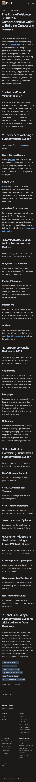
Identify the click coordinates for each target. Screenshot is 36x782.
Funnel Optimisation (24, 729)
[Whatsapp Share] (19, 684)
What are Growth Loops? (26, 745)
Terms (3, 708)
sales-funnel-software (10, 676)
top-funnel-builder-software (12, 673)
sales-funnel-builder (10, 666)
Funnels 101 (22, 716)
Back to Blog (9, 694)
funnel (22, 145)
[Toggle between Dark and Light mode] (28, 3)
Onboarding (4, 753)
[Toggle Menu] (33, 3)
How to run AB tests (7, 743)
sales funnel (15, 45)
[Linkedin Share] (16, 684)
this (22, 779)
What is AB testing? (6, 741)
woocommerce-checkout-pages (14, 679)
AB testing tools (5, 746)
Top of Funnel (22, 719)
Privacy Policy (10, 708)
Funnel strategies (23, 732)
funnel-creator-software (11, 669)
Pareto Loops (7, 706)
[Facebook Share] (12, 684)
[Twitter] (2, 774)
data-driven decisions (15, 336)
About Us (4, 719)
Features (3, 716)
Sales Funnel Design (24, 727)
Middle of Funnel (23, 722)
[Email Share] (22, 684)
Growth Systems (23, 748)
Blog (2, 765)
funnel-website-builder (10, 662)
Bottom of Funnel (23, 724)
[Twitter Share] (9, 684)
